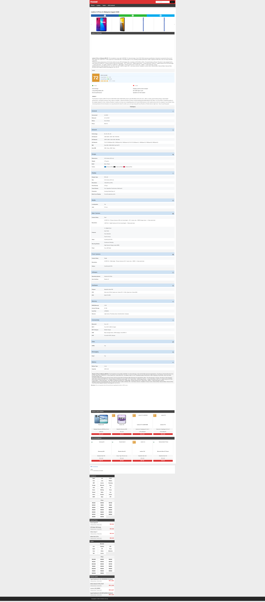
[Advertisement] (132, 46)
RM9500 (110, 514)
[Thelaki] (98, 2)
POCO (110, 478)
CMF (94, 483)
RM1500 (93, 505)
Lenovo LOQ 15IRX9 (95, 588)
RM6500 (102, 514)
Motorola (102, 485)
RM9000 (110, 512)
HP (102, 548)
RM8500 (110, 509)
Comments (95, 466)
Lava (102, 480)
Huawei (93, 492)
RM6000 (102, 512)
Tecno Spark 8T (94, 522)
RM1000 (93, 502)
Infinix (93, 494)
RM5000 (102, 507)
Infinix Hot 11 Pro (94, 536)
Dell (94, 553)
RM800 (110, 505)
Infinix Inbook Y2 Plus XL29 (97, 583)
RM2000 (93, 507)
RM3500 (93, 514)
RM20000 (94, 568)
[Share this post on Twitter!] (160, 16)
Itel (102, 478)
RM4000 (93, 516)
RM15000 (94, 564)
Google (93, 485)
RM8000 (110, 507)
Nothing (102, 489)
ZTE (110, 496)
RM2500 (93, 509)
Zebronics (110, 551)
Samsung (110, 483)
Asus (94, 480)
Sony (110, 485)
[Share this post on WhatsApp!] (133, 16)
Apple (93, 478)
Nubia (102, 492)
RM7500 (110, 502)
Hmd (94, 487)
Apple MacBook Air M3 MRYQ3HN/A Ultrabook (101, 593)
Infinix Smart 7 (93, 531)
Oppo (102, 496)
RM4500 (102, 502)
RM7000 (102, 516)
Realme (110, 480)
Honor (93, 489)
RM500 (93, 70)
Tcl (110, 487)
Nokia (102, 487)
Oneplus (102, 494)
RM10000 (94, 559)
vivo (110, 492)
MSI (110, 546)
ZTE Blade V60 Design (95, 527)
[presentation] (174, 24)
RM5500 (102, 509)
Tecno (110, 489)
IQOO (94, 496)
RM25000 (94, 573)
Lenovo (102, 483)
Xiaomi (110, 494)
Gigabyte (102, 546)
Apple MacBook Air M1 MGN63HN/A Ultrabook (101, 579)
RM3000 (93, 512)
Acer (94, 546)
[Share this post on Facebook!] (105, 16)
